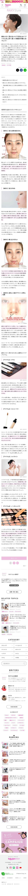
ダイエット (13, 727)
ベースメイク (18, 645)
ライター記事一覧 (14, 585)
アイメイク (9, 63)
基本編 (21, 717)
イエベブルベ (7, 725)
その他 (17, 657)
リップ (13, 722)
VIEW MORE (14, 707)
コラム (3, 657)
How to (3, 65)
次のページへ (14, 558)
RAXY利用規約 (8, 862)
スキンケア (4, 645)
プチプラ (15, 725)
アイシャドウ (18, 611)
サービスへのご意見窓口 (17, 862)
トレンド (11, 611)
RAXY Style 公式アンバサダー (11, 717)
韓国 (3, 623)
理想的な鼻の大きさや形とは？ (10, 80)
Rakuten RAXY (8, 5)
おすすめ (13, 715)
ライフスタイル (14, 730)
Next (24, 565)
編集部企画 (21, 715)
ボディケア (18, 649)
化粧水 (6, 727)
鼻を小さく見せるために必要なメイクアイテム (14, 83)
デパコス (21, 727)
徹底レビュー (5, 611)
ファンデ (6, 730)
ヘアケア (3, 653)
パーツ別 (9, 65)
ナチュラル (9, 634)
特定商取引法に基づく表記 (13, 864)
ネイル (17, 653)
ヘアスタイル (20, 722)
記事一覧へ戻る (14, 592)
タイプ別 (22, 730)
